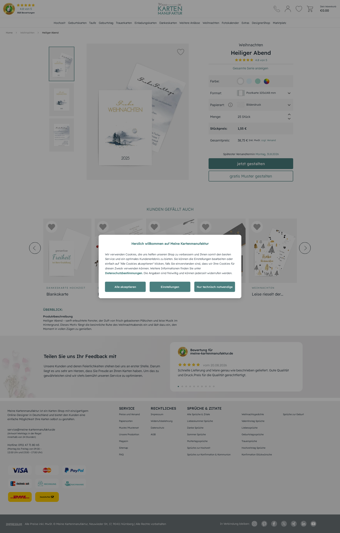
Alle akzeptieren (125, 287)
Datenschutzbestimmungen (123, 273)
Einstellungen (170, 287)
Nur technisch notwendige (215, 287)
